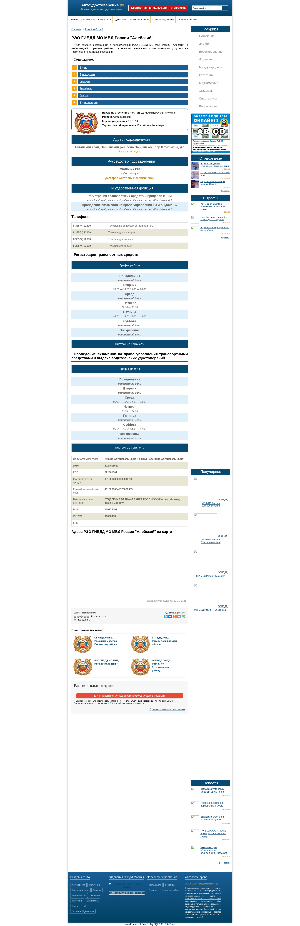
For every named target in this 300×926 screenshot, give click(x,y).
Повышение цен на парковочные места (211, 804)
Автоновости (88, 20)
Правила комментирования (167, 709)
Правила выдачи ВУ (139, 20)
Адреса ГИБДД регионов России (126, 892)
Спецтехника (208, 98)
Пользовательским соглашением (91, 703)
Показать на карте (129, 151)
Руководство (87, 74)
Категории (206, 75)
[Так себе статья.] (78, 617)
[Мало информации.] (82, 617)
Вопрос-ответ (208, 106)
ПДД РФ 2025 (120, 20)
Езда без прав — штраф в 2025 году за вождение (213, 218)
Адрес (83, 67)
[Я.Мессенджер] (166, 616)
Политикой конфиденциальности (127, 703)
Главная (74, 20)
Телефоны (86, 88)
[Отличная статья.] (88, 617)
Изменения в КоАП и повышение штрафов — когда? (212, 206)
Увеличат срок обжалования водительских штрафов (214, 850)
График (84, 95)
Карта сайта (155, 885)
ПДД (85, 906)
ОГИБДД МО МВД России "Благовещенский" (214, 502)
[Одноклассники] (175, 616)
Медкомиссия (208, 82)
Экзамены (206, 90)
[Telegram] (179, 616)
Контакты (170, 885)
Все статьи (225, 191)
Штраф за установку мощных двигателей (212, 790)
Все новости (224, 863)
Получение (207, 36)
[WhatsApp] (183, 616)
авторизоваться (155, 695)
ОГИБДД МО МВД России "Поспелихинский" (214, 539)
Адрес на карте (89, 102)
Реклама (153, 890)
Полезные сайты (170, 890)
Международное (210, 67)
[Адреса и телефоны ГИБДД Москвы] (127, 886)
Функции (85, 81)
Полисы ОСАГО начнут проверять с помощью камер (213, 833)
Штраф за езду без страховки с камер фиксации (215, 164)
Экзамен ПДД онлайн (163, 20)
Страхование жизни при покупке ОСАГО (212, 182)
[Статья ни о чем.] (75, 617)
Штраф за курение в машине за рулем (212, 818)
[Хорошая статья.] (85, 617)
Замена (204, 43)
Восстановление (211, 51)
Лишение (205, 59)
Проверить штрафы (187, 20)
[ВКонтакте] (170, 616)
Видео (75, 906)
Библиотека (104, 20)
